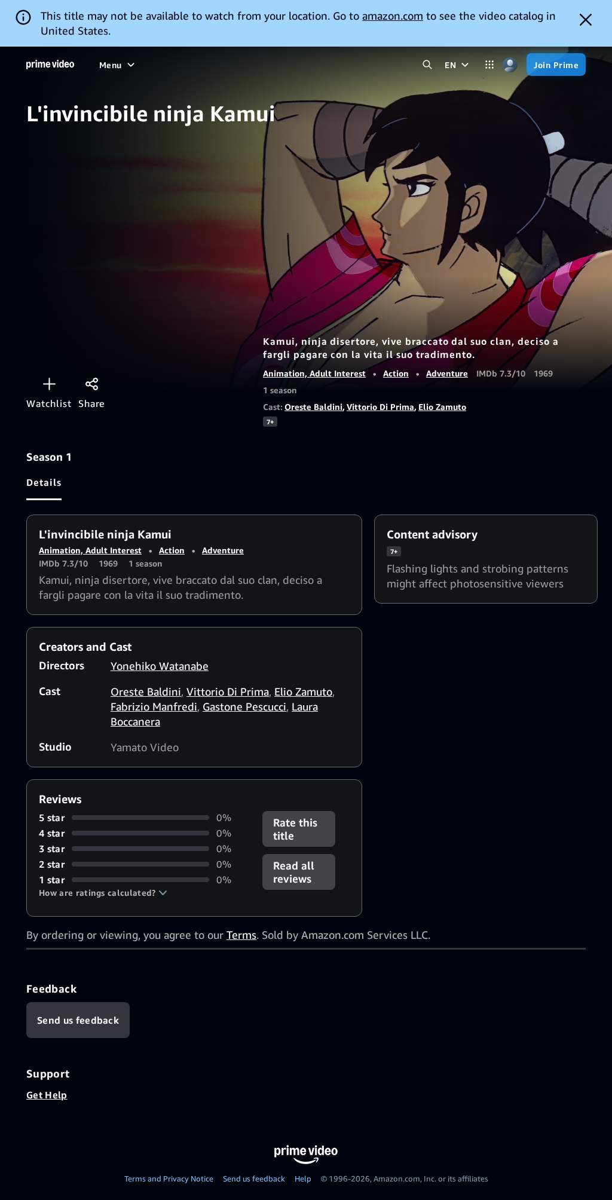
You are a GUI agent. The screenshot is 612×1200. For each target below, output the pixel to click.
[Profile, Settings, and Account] (510, 65)
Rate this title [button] (295, 829)
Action (396, 373)
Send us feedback (254, 1178)
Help (303, 1178)
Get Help (47, 1095)
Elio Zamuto (442, 407)
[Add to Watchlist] (49, 384)
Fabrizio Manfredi (154, 706)
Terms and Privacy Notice (168, 1178)
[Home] (50, 64)
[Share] (91, 384)
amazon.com (392, 15)
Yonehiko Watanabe (160, 665)
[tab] (44, 482)
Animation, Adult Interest (314, 373)
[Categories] (489, 65)
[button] (103, 893)
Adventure (447, 373)
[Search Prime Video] (427, 65)
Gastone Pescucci (244, 706)
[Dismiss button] (586, 19)
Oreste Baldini (313, 407)
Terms (241, 934)
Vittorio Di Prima (380, 407)
